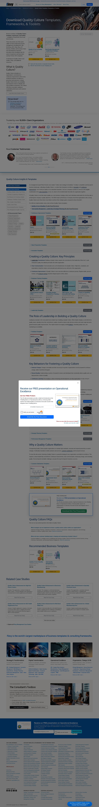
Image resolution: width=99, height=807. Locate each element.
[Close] (78, 383)
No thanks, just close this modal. (71, 423)
